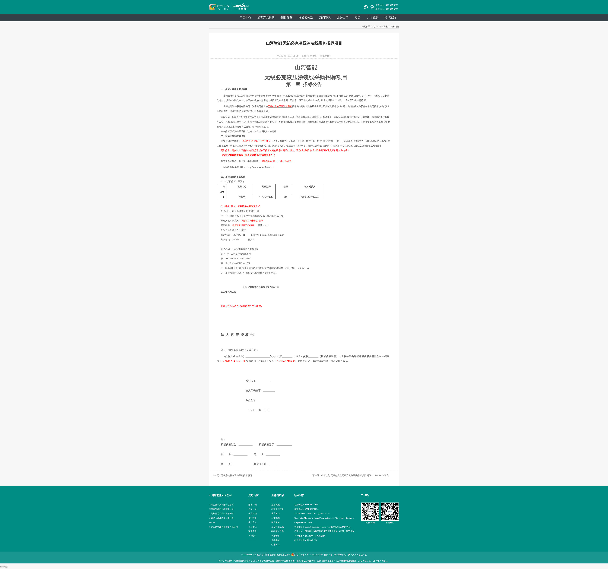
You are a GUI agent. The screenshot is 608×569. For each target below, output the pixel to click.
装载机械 (275, 522)
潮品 (357, 17)
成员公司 (252, 509)
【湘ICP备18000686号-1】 (335, 554)
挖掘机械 (275, 504)
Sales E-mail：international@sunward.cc (311, 513)
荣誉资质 (252, 531)
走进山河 (342, 17)
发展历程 (252, 513)
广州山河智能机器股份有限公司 (223, 527)
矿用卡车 (275, 535)
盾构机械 (275, 540)
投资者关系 (306, 17)
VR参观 (251, 535)
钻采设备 (275, 544)
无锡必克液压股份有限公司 (221, 518)
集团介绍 (252, 504)
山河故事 (252, 518)
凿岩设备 (275, 513)
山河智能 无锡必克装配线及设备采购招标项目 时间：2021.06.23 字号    (358, 475)
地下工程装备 (277, 509)
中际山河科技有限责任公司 (221, 504)
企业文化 (252, 522)
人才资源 (372, 17)
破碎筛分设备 (277, 531)
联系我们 (299, 495)
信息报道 (252, 540)
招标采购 (390, 17)
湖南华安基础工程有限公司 (221, 509)
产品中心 (245, 17)
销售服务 (286, 17)
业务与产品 (277, 495)
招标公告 (395, 26)
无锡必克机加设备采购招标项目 (236, 475)
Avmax (212, 522)
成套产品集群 (266, 17)
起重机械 (275, 518)
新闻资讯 (325, 17)
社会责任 (252, 527)
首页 (374, 26)
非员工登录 (319, 535)
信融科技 (362, 554)
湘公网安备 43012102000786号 (308, 554)
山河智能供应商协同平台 (305, 540)
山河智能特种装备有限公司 (221, 513)
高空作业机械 (277, 527)
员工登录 (309, 535)
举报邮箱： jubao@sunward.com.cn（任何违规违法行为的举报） (323, 527)
